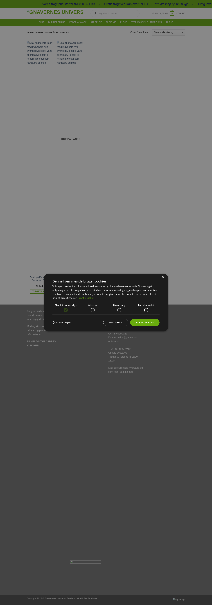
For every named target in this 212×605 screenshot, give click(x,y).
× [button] (163, 277)
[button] (61, 322)
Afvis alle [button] (115, 322)
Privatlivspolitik (86, 297)
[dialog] (106, 302)
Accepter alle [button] (145, 322)
